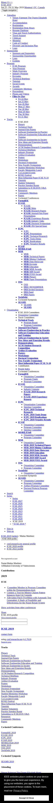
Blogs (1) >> (7, 2)
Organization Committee (35, 404)
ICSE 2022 (17, 514)
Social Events (18, 84)
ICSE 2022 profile (15, 549)
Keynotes (16, 76)
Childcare (16, 38)
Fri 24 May (23, 99)
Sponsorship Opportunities (24, 56)
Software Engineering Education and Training (21, 663)
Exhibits (16, 61)
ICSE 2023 (17, 511)
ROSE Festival (25, 175)
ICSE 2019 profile (9, 539)
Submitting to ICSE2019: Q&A (32, 188)
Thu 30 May (23, 114)
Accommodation (19, 23)
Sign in (10, 528)
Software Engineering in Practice (32, 132)
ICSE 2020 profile (15, 546)
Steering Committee (32, 407)
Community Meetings (22, 89)
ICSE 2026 (17, 503)
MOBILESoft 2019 (10, 743)
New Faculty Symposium (29, 165)
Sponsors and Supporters (23, 53)
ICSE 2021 (17, 516)
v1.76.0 (27, 639)
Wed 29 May (24, 112)
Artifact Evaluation (26, 155)
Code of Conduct (20, 43)
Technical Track (25, 127)
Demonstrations (25, 145)
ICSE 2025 (17, 506)
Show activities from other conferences (18, 607)
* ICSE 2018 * (19, 524)
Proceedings (17, 91)
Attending (11, 15)
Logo (14, 48)
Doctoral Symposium (27, 162)
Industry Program (20, 73)
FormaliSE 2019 (8, 732)
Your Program (18, 68)
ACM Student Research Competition (34, 147)
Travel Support (19, 35)
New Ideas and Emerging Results (33, 142)
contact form (6, 634)
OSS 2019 (5, 748)
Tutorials (16, 81)
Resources (22, 190)
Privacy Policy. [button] (20, 790)
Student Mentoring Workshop (31, 167)
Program (10, 63)
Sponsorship (12, 51)
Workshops (23, 160)
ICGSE (27, 206)
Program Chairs (31, 379)
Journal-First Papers (27, 129)
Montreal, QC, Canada (34, 7)
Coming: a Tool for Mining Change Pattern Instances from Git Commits (26, 593)
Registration (17, 25)
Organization (12, 310)
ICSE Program (19, 66)
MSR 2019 (6, 745)
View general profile (9, 618)
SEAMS (27, 305)
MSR (26, 254)
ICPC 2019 (6, 738)
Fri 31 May (23, 117)
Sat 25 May (23, 101)
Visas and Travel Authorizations (26, 33)
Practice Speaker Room (28, 185)
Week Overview (19, 71)
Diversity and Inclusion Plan (25, 45)
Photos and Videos (20, 94)
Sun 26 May (23, 104)
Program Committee (33, 325)
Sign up (10, 531)
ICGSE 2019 (7, 735)
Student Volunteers (26, 183)
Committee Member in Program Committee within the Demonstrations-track (26, 588)
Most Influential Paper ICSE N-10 (33, 178)
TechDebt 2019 (8, 750)
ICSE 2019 (6, 536)
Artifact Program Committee (36, 486)
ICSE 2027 (17, 501)
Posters (21, 157)
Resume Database (20, 30)
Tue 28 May (23, 109)
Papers (21, 195)
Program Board (30, 322)
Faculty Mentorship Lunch (30, 170)
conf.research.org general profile (21, 544)
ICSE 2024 (17, 508)
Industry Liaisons (31, 389)
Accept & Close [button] (26, 798)
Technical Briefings (21, 78)
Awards (15, 86)
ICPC (26, 231)
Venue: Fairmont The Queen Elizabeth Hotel (21, 772)
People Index (24, 369)
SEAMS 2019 (7, 761)
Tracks (10, 119)
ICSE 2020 (17, 519)
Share (3, 612)
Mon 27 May (24, 106)
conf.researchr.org (14, 639)
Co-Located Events (26, 172)
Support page (6, 642)
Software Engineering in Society (32, 139)
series (14, 536)
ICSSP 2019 (6, 740)
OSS (26, 284)
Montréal (16, 40)
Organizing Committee (28, 315)
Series (15, 498)
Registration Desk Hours (23, 28)
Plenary (21, 124)
